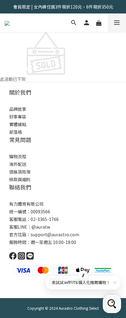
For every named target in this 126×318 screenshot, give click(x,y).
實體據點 (17, 124)
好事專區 (17, 117)
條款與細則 (20, 179)
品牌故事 (17, 109)
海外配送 (17, 164)
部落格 (15, 132)
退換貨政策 (20, 172)
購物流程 (17, 156)
